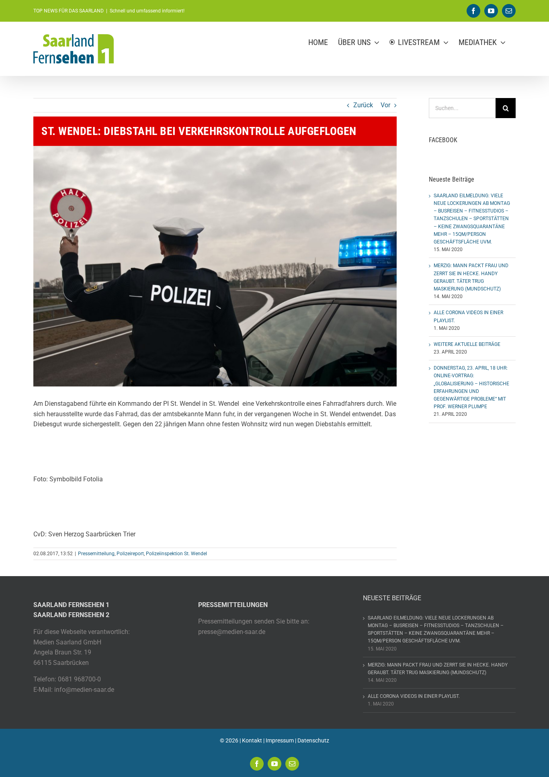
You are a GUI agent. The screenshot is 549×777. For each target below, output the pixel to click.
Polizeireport (130, 553)
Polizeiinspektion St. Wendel (176, 553)
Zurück (363, 105)
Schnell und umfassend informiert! (147, 11)
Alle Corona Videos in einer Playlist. (414, 696)
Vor (385, 105)
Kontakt (252, 740)
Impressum (280, 740)
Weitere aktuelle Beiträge (467, 344)
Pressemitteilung (96, 553)
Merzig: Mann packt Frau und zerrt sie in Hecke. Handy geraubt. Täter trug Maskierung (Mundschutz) (438, 668)
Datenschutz (313, 740)
